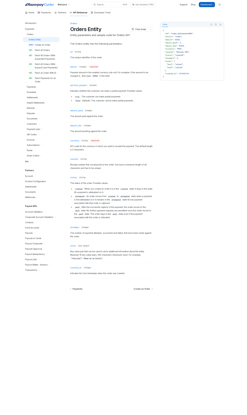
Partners (62, 12)
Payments (46, 12)
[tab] (165, 24)
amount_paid (76, 110)
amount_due (76, 125)
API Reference (80, 12)
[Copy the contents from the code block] (216, 24)
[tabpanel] (192, 53)
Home (31, 12)
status (73, 177)
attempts (74, 227)
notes (73, 246)
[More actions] (150, 29)
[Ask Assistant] (220, 24)
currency (74, 140)
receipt (74, 159)
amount (73, 67)
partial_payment (78, 85)
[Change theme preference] (219, 4)
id (71, 52)
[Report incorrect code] (211, 24)
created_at (76, 267)
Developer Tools (102, 12)
